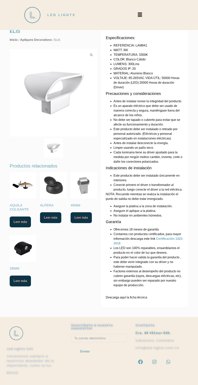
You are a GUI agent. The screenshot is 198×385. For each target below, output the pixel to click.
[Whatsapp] (168, 362)
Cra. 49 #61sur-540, (153, 333)
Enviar (85, 351)
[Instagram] (154, 362)
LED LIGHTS (61, 15)
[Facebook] (140, 362)
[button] (140, 15)
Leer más (20, 221)
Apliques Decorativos (36, 39)
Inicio (14, 39)
